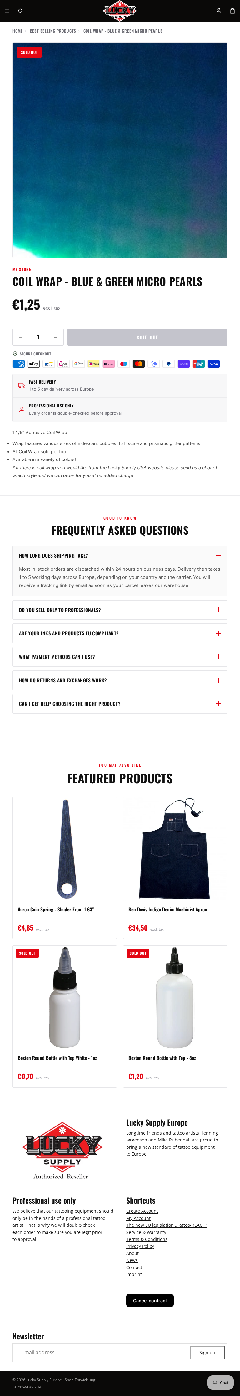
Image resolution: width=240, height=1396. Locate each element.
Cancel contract (150, 1300)
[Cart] (232, 11)
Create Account (142, 1211)
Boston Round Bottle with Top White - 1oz (57, 1057)
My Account (138, 1218)
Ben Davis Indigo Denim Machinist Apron (167, 909)
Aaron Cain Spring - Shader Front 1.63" (56, 909)
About (132, 1253)
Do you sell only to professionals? (60, 609)
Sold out (147, 337)
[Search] (21, 11)
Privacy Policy (140, 1246)
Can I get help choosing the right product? (69, 703)
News (132, 1260)
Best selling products (53, 31)
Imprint (134, 1274)
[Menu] (7, 11)
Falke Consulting (26, 1386)
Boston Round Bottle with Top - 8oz (162, 1057)
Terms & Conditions (147, 1239)
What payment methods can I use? (57, 656)
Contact (134, 1267)
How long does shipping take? (53, 555)
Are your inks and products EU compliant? (68, 633)
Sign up (207, 1352)
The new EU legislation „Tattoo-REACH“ (166, 1225)
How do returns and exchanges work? (63, 680)
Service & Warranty (146, 1232)
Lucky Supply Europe (44, 1380)
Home (17, 31)
